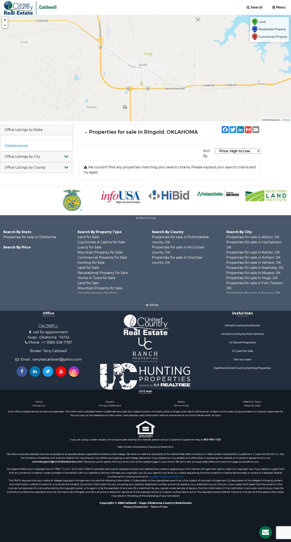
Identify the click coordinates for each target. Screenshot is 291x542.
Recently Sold (252, 405)
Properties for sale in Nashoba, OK (254, 267)
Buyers (110, 401)
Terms (286, 119)
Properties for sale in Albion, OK (252, 237)
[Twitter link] (48, 371)
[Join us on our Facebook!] (22, 371)
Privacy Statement (110, 405)
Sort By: (206, 153)
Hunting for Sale (91, 262)
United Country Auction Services (242, 334)
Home (38, 401)
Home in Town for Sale (96, 278)
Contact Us (38, 405)
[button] (36, 157)
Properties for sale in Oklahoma (29, 237)
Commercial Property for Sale (102, 257)
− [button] (5, 25)
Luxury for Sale (90, 247)
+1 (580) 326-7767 (57, 342)
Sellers (181, 401)
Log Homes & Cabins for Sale (101, 242)
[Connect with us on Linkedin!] (35, 371)
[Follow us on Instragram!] (74, 371)
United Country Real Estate (242, 325)
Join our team (242, 359)
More (153, 305)
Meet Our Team (252, 401)
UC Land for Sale (242, 351)
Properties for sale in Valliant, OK (253, 262)
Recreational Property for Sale (103, 273)
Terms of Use (181, 405)
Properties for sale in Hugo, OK (252, 278)
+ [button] (5, 19)
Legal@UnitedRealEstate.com (166, 476)
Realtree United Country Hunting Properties (242, 368)
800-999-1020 (212, 439)
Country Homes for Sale (97, 293)
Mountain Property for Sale (100, 252)
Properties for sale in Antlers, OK (253, 257)
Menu (280, 7)
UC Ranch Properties (242, 342)
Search (256, 7)
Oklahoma (16, 145)
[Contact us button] (265, 532)
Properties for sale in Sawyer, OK (253, 293)
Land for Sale (88, 237)
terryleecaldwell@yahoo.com (57, 359)
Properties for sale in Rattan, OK (253, 252)
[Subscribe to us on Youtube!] (61, 371)
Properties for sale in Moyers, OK (253, 273)
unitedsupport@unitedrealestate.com (57, 461)
